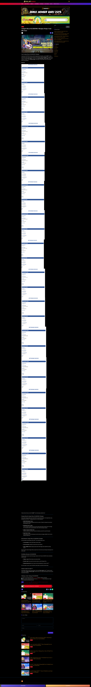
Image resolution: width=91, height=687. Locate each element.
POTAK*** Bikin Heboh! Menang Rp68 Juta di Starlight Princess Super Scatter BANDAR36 (37, 612)
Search (55, 25)
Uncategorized (56, 56)
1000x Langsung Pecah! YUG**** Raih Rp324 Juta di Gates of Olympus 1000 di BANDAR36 (26, 612)
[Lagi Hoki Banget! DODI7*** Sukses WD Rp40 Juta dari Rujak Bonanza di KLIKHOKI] (48, 607)
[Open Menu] (69, 1)
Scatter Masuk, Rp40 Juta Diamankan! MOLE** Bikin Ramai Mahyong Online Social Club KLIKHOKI (26, 601)
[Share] (52, 33)
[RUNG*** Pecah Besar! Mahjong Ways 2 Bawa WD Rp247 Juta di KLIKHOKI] (48, 596)
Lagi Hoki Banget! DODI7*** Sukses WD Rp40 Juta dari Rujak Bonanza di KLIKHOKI (47, 612)
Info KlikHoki (56, 50)
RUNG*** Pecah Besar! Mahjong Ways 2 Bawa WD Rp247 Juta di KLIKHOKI (47, 601)
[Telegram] (50, 589)
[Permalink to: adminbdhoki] (22, 33)
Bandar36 (23, 685)
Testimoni (23, 26)
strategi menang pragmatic (25, 583)
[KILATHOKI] (29, 1)
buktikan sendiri (40, 578)
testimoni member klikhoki (34, 583)
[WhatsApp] (52, 589)
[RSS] (22, 681)
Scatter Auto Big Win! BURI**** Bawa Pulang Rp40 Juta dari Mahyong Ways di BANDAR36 (36, 601)
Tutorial (55, 54)
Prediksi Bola (56, 51)
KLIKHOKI (35, 577)
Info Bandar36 (56, 47)
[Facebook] (47, 589)
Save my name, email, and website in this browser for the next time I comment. (33, 630)
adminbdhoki (25, 32)
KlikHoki (68, 685)
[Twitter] (49, 589)
